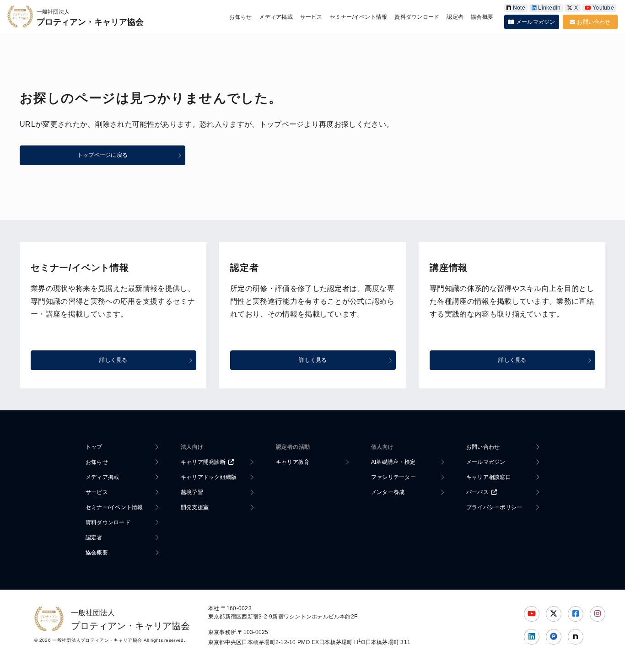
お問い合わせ (593, 22)
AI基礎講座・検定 (393, 462)
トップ (94, 447)
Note (519, 8)
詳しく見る (113, 360)
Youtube (603, 8)
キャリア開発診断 (203, 462)
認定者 (455, 17)
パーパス (477, 492)
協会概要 (482, 17)
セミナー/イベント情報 (359, 17)
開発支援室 (195, 507)
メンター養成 (387, 492)
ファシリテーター (393, 477)
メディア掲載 (275, 17)
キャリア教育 (292, 462)
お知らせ (240, 17)
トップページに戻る (102, 155)
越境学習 (192, 492)
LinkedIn (549, 8)
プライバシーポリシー (494, 507)
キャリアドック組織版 (209, 477)
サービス (311, 17)
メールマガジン (535, 22)
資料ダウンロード (416, 17)
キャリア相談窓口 (488, 477)
